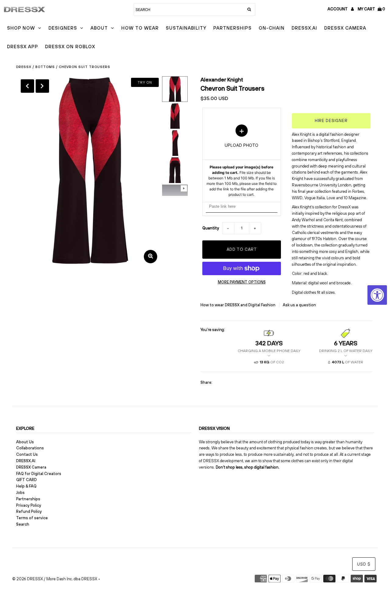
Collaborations (30, 448)
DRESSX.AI (304, 28)
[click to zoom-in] (150, 256)
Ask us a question (299, 305)
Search (22, 524)
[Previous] (27, 86)
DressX (23, 67)
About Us (25, 442)
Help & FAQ (26, 486)
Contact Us (27, 454)
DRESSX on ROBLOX (70, 46)
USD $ (363, 564)
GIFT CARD (26, 479)
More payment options (242, 282)
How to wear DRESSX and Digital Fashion (238, 305)
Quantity (210, 228)
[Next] (42, 86)
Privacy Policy (28, 505)
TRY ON (145, 82)
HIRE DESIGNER (331, 120)
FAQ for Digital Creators (38, 473)
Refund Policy (29, 511)
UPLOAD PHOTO (242, 160)
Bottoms (45, 67)
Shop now (21, 28)
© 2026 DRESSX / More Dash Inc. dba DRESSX (54, 579)
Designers (62, 28)
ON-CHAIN (272, 28)
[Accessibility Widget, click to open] (377, 295)
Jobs (20, 492)
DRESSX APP (22, 46)
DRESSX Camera (345, 28)
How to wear (140, 28)
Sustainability (186, 28)
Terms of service (32, 518)
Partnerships (232, 28)
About (99, 28)
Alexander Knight (221, 79)
